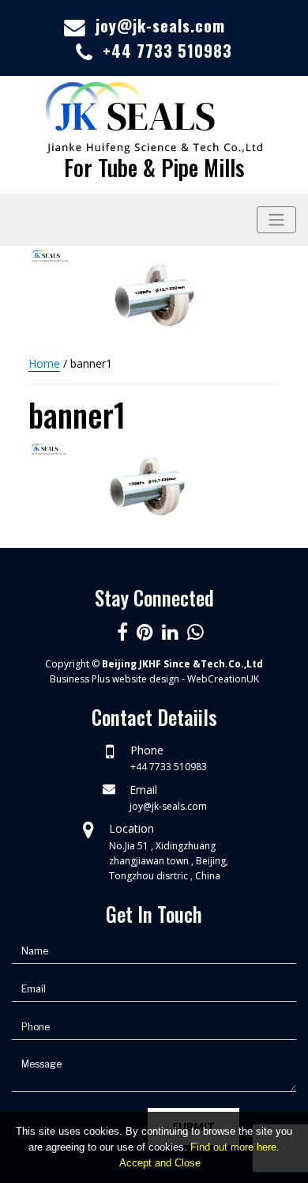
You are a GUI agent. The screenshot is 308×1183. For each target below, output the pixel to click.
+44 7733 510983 (167, 50)
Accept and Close (160, 1163)
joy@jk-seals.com (160, 25)
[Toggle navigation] (276, 219)
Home (44, 363)
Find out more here (233, 1147)
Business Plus (80, 679)
